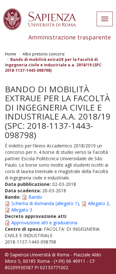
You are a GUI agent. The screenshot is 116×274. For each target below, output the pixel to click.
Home (10, 54)
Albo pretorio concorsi (43, 54)
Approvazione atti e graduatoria (44, 223)
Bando (35, 197)
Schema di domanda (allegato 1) (45, 203)
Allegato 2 (98, 203)
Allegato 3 (21, 210)
